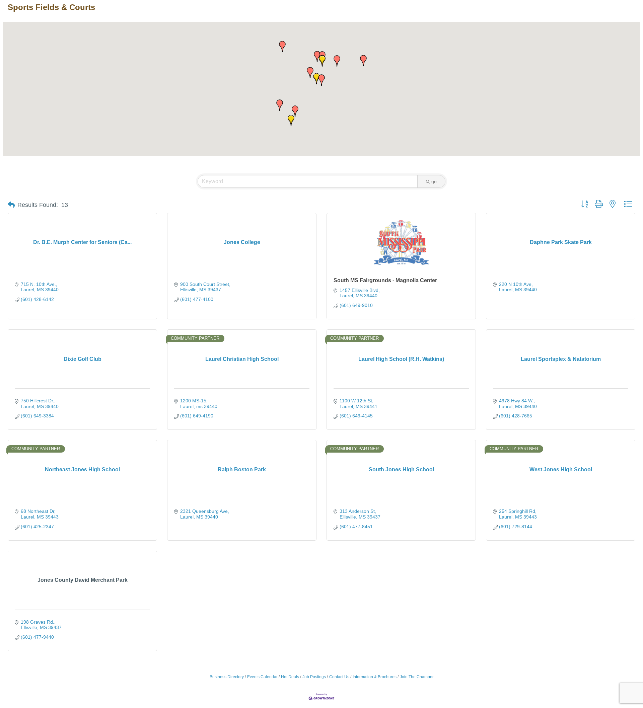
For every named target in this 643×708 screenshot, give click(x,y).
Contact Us (339, 677)
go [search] (434, 181)
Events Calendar (262, 677)
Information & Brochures (375, 677)
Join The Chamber (417, 677)
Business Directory (227, 677)
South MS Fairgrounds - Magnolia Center (385, 280)
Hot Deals (290, 677)
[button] (291, 120)
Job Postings (314, 677)
